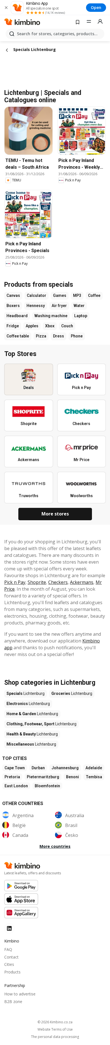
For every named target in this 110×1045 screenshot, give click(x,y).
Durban (38, 768)
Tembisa (94, 777)
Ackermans (81, 582)
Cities (9, 964)
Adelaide (93, 768)
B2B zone (13, 1001)
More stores (55, 514)
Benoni (72, 777)
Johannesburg (65, 768)
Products (12, 972)
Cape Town (15, 768)
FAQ (8, 949)
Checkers (58, 582)
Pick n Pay (14, 582)
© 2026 (55, 1022)
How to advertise (20, 994)
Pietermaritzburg (43, 777)
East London (16, 786)
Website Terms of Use (55, 1029)
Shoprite (37, 582)
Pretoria (12, 777)
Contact (11, 957)
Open (96, 7)
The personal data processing (55, 1037)
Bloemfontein (47, 786)
